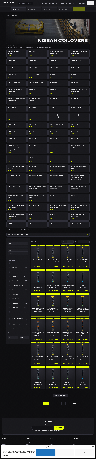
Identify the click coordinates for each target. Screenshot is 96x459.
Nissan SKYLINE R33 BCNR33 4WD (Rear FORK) (68, 261)
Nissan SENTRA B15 (38, 333)
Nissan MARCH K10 (67, 333)
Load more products (60, 395)
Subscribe (59, 428)
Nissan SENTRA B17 (38, 357)
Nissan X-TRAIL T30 (53, 357)
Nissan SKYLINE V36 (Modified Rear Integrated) (53, 261)
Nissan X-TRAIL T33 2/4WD (38, 309)
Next (74, 403)
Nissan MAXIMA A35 (82, 333)
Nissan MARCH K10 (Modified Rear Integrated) (53, 309)
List (65, 242)
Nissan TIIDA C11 (53, 332)
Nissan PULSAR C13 (38, 284)
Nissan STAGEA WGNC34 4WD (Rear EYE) (53, 284)
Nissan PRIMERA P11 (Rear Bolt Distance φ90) (67, 285)
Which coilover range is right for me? (18, 234)
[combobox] (25, 3)
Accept (45, 452)
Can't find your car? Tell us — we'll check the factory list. (19, 229)
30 (68, 403)
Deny (65, 452)
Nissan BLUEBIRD (38, 260)
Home (7, 15)
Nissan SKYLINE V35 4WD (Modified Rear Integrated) (83, 261)
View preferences (84, 452)
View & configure (38, 266)
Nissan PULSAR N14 (82, 284)
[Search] (34, 3)
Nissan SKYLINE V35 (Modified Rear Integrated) (83, 309)
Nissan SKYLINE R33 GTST (68, 381)
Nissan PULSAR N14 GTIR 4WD (67, 309)
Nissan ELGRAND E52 (38, 381)
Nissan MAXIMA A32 (53, 381)
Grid (71, 242)
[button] (93, 447)
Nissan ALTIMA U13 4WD (82, 381)
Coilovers (8, 45)
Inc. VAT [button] (90, 3)
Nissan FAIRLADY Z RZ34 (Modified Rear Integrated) (68, 358)
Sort (75, 241)
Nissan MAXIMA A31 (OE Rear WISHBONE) (82, 358)
